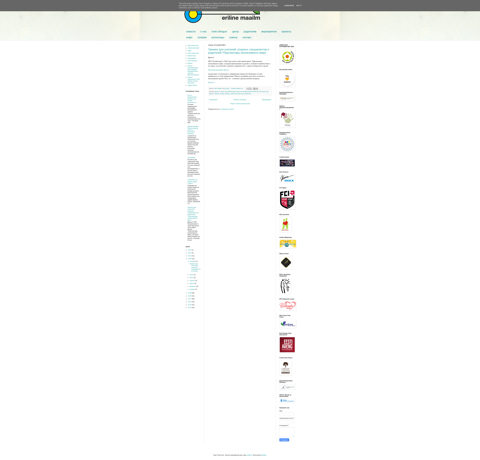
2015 (190, 305)
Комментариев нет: (237, 88)
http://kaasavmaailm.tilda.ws (218, 70)
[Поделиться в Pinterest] (257, 88)
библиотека (192, 56)
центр (235, 31)
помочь (233, 37)
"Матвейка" (191, 158)
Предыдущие (266, 100)
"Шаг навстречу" (193, 45)
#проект (211, 93)
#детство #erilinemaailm (228, 91)
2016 (190, 302)
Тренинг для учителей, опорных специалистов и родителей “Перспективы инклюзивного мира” (238, 51)
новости (191, 31)
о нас (203, 31)
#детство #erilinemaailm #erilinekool (247, 91)
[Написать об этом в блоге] (250, 88)
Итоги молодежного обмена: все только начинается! (192, 98)
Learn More (289, 6)
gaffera (249, 455)
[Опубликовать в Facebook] (254, 88)
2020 (190, 259)
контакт (247, 37)
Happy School (192, 85)
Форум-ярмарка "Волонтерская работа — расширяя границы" (193, 130)
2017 (190, 299)
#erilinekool (247, 93)
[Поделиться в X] (252, 88)
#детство (217, 91)
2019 (190, 293)
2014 (190, 307)
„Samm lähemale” (194, 48)
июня (192, 277)
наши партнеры (193, 53)
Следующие (213, 100)
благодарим (192, 58)
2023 (190, 250)
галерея (202, 37)
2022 (190, 253)
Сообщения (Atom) (227, 109)
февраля (193, 286)
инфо (189, 37)
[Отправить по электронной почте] (247, 88)
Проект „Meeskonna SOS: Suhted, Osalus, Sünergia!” (194, 80)
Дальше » (211, 82)
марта (192, 283)
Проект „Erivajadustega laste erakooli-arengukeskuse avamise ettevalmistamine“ (194, 70)
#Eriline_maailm (219, 93)
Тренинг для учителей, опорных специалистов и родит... (194, 267)
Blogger (263, 455)
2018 (190, 296)
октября (193, 261)
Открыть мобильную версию (240, 104)
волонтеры (218, 37)
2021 (190, 256)
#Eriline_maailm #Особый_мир (234, 93)
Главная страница (239, 100)
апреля (192, 280)
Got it (299, 6)
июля (192, 275)
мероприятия (269, 31)
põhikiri (190, 63)
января (192, 289)
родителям (250, 31)
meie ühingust (219, 31)
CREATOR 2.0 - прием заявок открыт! (193, 181)
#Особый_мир (263, 91)
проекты (286, 31)
